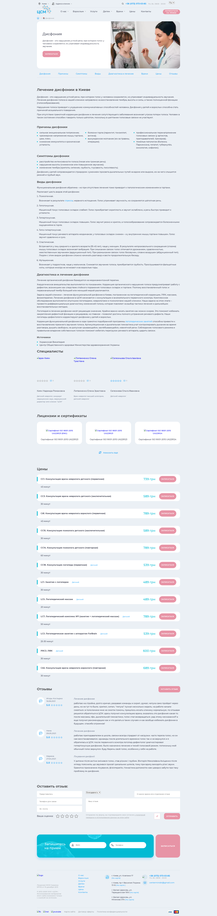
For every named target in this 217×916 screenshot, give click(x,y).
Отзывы (173, 74)
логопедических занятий (138, 321)
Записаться (51, 54)
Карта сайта (69, 912)
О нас (64, 11)
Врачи (119, 11)
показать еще (110, 453)
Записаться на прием (171, 12)
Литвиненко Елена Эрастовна (89, 391)
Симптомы (81, 74)
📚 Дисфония (48, 18)
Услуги (93, 11)
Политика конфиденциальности (112, 912)
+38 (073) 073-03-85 (136, 4)
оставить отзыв (169, 689)
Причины (63, 74)
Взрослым (78, 11)
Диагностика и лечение (121, 74)
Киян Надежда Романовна (51, 391)
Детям (106, 11)
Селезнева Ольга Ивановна (124, 391)
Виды (98, 74)
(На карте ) (120, 885)
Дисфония (44, 74)
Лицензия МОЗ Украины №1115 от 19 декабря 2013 (47, 886)
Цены (132, 11)
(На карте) (116, 878)
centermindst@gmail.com (161, 882)
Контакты (146, 11)
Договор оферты (86, 912)
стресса (69, 200)
